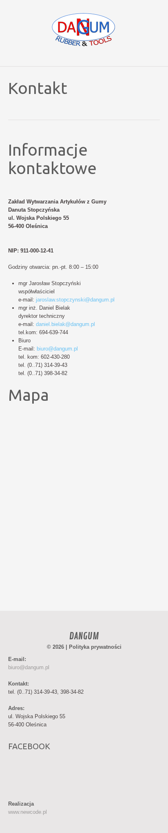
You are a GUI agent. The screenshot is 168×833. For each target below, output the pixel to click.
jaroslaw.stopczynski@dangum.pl (75, 300)
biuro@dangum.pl (57, 349)
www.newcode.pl (27, 812)
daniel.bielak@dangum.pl (65, 324)
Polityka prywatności (95, 647)
